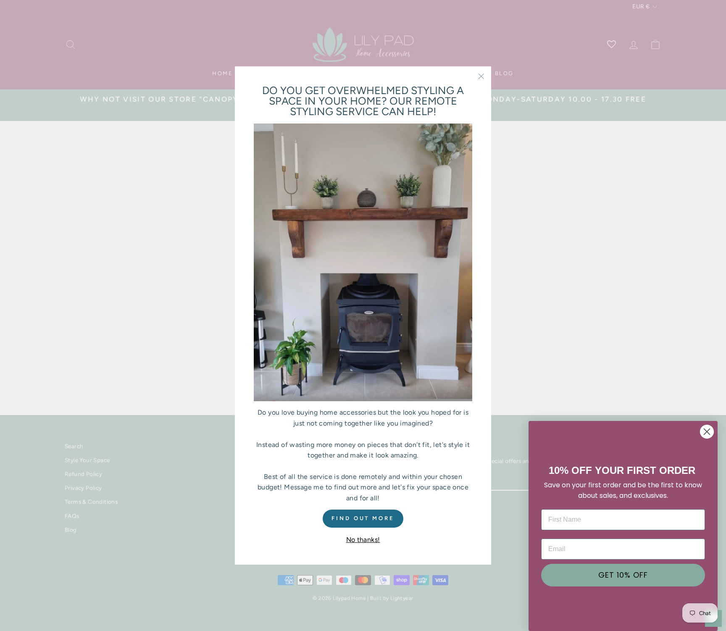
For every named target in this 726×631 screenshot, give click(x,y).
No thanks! (363, 540)
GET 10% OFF (623, 575)
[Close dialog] (707, 431)
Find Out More (363, 518)
